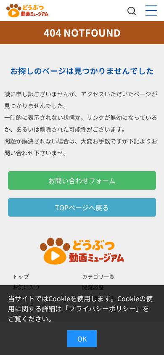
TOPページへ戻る (82, 207)
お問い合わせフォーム (82, 180)
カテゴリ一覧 (98, 277)
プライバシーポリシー (102, 308)
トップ (21, 277)
